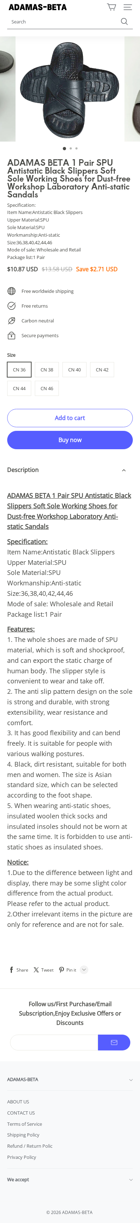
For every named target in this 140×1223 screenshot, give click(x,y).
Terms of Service (24, 1124)
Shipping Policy (23, 1135)
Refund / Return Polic (29, 1146)
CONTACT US (21, 1113)
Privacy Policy (21, 1157)
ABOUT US (18, 1101)
